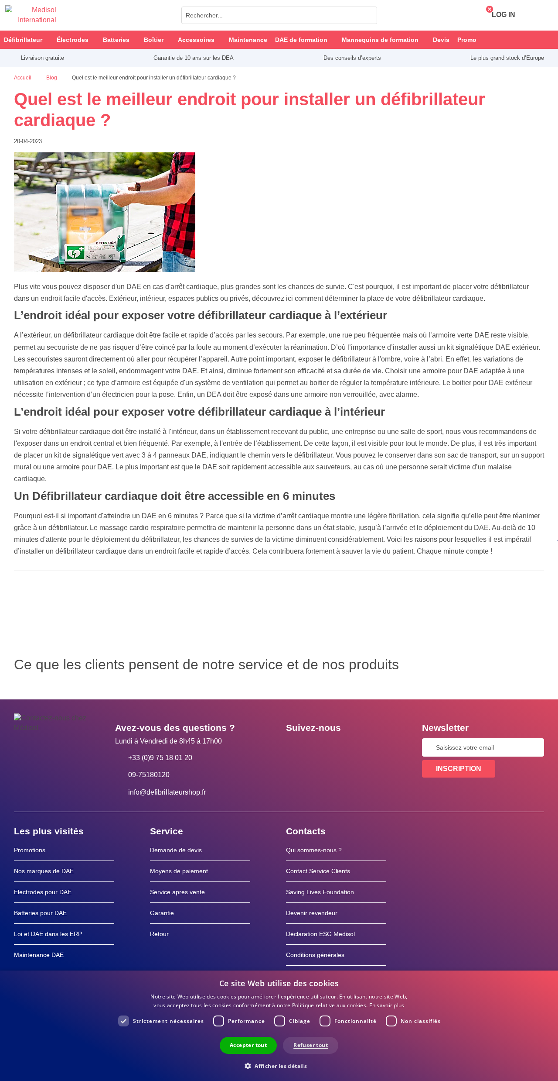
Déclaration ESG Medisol (320, 933)
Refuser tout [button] (310, 1045)
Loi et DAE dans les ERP (48, 933)
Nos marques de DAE (44, 871)
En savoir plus (387, 1005)
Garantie (162, 912)
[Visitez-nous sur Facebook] (295, 747)
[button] (279, 1065)
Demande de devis (176, 850)
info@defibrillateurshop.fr (167, 792)
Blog (52, 78)
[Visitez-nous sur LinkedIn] (320, 747)
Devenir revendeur (311, 912)
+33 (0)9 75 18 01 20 (160, 757)
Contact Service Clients (318, 871)
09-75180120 (149, 774)
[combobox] (279, 15)
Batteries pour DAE (40, 912)
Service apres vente (177, 891)
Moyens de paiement (179, 871)
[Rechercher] (368, 15)
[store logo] (30, 15)
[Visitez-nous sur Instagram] (346, 747)
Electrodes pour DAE (42, 891)
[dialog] (279, 1026)
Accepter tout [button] (248, 1045)
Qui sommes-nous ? (314, 850)
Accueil (23, 78)
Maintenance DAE (39, 954)
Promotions (29, 850)
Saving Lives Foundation (320, 891)
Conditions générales (315, 954)
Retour (159, 933)
